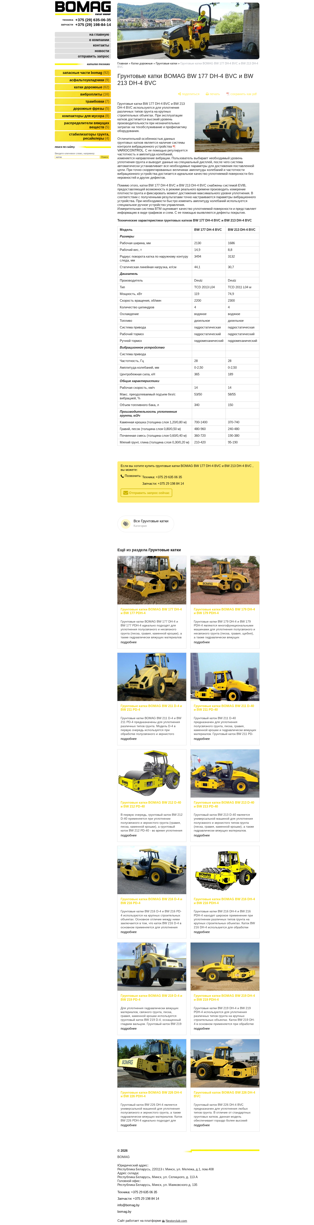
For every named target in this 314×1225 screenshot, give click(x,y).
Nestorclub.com (176, 1220)
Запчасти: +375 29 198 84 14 (163, 483)
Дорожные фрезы (90, 108)
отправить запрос (93, 56)
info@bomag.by (128, 1205)
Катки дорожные (91, 87)
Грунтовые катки (166, 63)
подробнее (129, 642)
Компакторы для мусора (85, 116)
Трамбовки (96, 101)
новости (102, 51)
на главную (99, 34)
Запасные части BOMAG (85, 73)
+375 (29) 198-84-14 (93, 24)
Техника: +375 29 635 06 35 (162, 477)
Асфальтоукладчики (88, 80)
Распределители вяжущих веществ (86, 125)
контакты (101, 45)
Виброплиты (94, 94)
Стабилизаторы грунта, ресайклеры (89, 136)
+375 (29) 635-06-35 (93, 20)
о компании (99, 40)
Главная (122, 63)
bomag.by (124, 1211)
